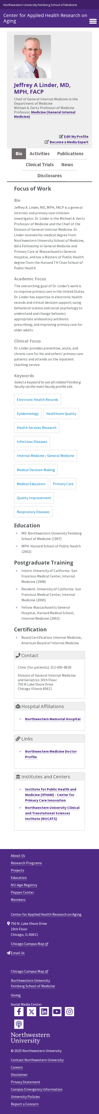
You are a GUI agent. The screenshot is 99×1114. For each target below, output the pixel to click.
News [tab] (67, 165)
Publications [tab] (70, 154)
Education (19, 877)
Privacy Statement (25, 1082)
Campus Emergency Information (36, 1089)
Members (18, 899)
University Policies (25, 1096)
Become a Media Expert (69, 142)
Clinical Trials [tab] (40, 165)
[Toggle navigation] (93, 21)
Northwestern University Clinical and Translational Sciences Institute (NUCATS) (52, 813)
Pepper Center (22, 892)
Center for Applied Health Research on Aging (45, 18)
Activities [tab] (40, 154)
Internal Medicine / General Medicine (45, 455)
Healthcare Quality (61, 413)
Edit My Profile (76, 136)
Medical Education (31, 483)
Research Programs (26, 863)
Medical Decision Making (36, 469)
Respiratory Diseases (33, 511)
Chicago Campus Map (27, 943)
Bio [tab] (18, 154)
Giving (16, 995)
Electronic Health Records (37, 399)
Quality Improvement (34, 497)
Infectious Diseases (32, 441)
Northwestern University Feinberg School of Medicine (40, 5)
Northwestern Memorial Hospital (53, 719)
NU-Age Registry (24, 885)
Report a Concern (24, 1104)
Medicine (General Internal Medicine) (45, 114)
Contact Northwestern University (37, 1060)
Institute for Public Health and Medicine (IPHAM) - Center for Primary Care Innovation (50, 794)
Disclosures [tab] (49, 176)
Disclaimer (19, 1074)
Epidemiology (28, 413)
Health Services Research (36, 427)
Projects (17, 870)
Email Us (18, 953)
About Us (18, 855)
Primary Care (63, 483)
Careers (17, 1067)
